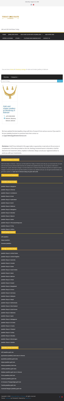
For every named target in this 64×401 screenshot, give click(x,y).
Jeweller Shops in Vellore (7, 229)
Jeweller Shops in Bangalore (8, 186)
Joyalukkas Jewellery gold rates (9, 359)
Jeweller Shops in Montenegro (9, 339)
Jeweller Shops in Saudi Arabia (9, 269)
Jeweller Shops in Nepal (7, 299)
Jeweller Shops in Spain (7, 316)
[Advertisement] (32, 57)
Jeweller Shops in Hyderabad (9, 199)
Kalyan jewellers (5, 240)
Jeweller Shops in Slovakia (8, 336)
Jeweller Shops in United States (9, 253)
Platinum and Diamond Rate (32, 38)
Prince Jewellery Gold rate (8, 375)
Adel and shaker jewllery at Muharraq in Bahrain (9, 109)
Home (4, 34)
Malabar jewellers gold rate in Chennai (11, 372)
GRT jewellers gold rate (7, 352)
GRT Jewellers (4, 237)
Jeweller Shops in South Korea (9, 309)
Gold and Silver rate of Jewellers (31, 34)
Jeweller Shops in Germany (8, 293)
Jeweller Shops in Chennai (8, 189)
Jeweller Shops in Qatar (7, 273)
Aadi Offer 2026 (49, 34)
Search (60, 81)
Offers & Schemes (7, 38)
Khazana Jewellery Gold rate (8, 365)
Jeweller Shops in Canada (8, 263)
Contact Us (46, 38)
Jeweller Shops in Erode (7, 196)
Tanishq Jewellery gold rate (8, 385)
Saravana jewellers (6, 243)
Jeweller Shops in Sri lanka (8, 322)
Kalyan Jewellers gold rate (8, 362)
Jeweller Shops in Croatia (8, 326)
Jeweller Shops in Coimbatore (9, 193)
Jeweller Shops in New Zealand (9, 306)
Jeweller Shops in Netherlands (9, 303)
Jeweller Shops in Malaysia (8, 296)
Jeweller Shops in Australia (8, 260)
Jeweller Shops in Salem (7, 219)
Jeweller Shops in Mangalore (8, 209)
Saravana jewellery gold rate (8, 378)
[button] (42, 34)
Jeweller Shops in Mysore (8, 216)
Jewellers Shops (13, 34)
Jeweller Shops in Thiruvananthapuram (11, 222)
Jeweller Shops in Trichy (7, 226)
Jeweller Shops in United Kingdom (10, 256)
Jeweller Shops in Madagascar (9, 319)
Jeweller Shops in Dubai (7, 266)
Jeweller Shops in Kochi (7, 203)
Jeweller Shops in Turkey (7, 332)
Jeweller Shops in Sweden (8, 342)
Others (17, 38)
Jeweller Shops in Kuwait (7, 283)
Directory (6, 77)
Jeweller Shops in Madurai (8, 206)
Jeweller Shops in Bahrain (8, 276)
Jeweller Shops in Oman (7, 279)
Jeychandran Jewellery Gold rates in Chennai (13, 355)
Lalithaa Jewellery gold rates (8, 368)
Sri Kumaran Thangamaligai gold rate (11, 382)
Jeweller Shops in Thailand (8, 329)
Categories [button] (14, 77)
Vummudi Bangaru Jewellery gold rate (11, 388)
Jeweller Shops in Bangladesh (9, 286)
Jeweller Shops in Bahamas (8, 312)
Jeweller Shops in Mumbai (8, 213)
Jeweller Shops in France (7, 289)
